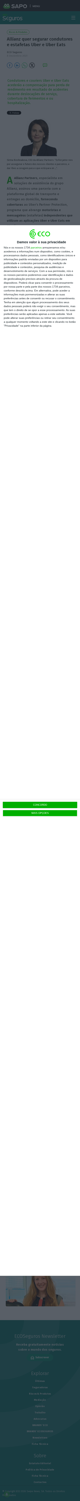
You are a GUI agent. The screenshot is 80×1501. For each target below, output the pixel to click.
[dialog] (40, 750)
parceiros (36, 247)
